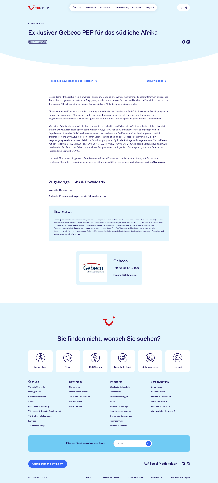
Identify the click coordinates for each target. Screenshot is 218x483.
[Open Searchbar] (180, 7)
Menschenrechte (159, 401)
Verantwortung (160, 381)
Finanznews (115, 392)
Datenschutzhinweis (111, 477)
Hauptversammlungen (120, 411)
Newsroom (91, 7)
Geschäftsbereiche (37, 396)
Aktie (112, 401)
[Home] (38, 7)
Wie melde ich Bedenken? (163, 411)
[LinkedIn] (183, 463)
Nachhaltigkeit (158, 392)
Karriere (32, 421)
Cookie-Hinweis (136, 477)
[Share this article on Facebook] (183, 42)
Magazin (150, 7)
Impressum (156, 477)
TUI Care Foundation (160, 406)
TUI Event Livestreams (79, 396)
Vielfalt (31, 401)
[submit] (148, 443)
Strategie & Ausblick (120, 387)
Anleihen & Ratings (119, 406)
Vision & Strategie (36, 387)
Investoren (105, 7)
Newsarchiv (74, 387)
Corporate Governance (121, 416)
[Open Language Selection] (186, 7)
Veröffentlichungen (119, 396)
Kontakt (89, 477)
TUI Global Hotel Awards (39, 416)
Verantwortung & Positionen (128, 7)
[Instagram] (188, 463)
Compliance (156, 387)
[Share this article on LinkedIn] (188, 42)
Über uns (77, 7)
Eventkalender (76, 406)
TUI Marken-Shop (36, 425)
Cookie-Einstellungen (180, 477)
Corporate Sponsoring (38, 406)
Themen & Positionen (161, 396)
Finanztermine (116, 421)
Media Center (75, 401)
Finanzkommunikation (79, 392)
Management (34, 392)
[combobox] (132, 443)
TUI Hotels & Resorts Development (44, 411)
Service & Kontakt (118, 425)
